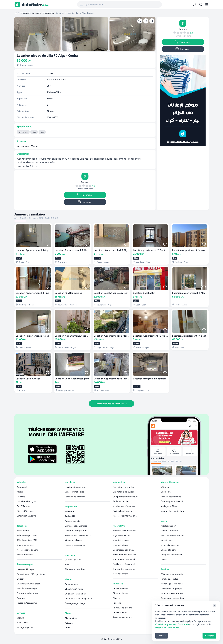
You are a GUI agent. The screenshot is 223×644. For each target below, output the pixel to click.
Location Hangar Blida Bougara (149, 378)
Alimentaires (71, 618)
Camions (21, 496)
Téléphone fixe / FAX (27, 540)
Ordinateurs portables (123, 487)
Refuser (161, 635)
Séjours (20, 617)
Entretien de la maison (27, 593)
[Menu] (207, 4)
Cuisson (20, 579)
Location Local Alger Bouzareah (111, 292)
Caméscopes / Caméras (76, 526)
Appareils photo (72, 521)
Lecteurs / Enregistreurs (76, 530)
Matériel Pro (119, 526)
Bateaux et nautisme (26, 516)
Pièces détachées (25, 511)
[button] (194, 4)
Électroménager (25, 564)
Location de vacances (75, 496)
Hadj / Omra (22, 622)
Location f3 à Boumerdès (68, 292)
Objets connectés (25, 545)
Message (87, 202)
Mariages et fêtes (169, 506)
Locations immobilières (43, 13)
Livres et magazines (170, 545)
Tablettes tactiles (121, 501)
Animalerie (118, 583)
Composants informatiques (125, 496)
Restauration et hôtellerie (125, 554)
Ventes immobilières (74, 492)
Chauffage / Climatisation (29, 583)
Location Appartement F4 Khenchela (75, 250)
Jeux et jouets (167, 540)
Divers (68, 613)
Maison (68, 579)
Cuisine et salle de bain (75, 593)
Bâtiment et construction (124, 530)
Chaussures (166, 492)
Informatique (119, 482)
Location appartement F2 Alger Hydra (193, 292)
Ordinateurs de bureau (123, 492)
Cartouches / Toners (122, 511)
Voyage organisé (25, 627)
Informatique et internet (172, 593)
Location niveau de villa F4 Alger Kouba (115, 250)
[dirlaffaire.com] (35, 4)
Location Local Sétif (144, 292)
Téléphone (87, 195)
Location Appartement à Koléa (32, 335)
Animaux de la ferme (122, 607)
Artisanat (69, 623)
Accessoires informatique (125, 516)
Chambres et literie (74, 589)
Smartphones (23, 530)
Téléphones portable (27, 535)
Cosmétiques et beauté (172, 501)
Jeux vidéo (70, 555)
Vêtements (166, 487)
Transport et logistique (171, 588)
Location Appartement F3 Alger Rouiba (115, 378)
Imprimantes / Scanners (124, 506)
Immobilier (25, 13)
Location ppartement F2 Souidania (152, 250)
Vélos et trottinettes (170, 530)
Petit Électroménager (27, 588)
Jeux (67, 564)
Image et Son (71, 506)
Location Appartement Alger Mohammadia (78, 335)
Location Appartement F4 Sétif (189, 335)
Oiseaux (116, 598)
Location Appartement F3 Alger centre (115, 335)
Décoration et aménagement (78, 598)
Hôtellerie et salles (169, 579)
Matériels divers (120, 573)
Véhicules (21, 482)
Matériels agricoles (121, 540)
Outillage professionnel (124, 564)
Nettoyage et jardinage (172, 583)
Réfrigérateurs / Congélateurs (31, 574)
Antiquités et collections (172, 554)
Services (165, 569)
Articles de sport (168, 526)
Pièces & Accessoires (27, 603)
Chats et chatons (120, 593)
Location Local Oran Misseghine (72, 378)
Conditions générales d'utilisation (172, 624)
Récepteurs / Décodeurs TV (78, 535)
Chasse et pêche (168, 550)
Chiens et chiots (120, 588)
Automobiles (23, 487)
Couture (21, 598)
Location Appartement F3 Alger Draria (36, 250)
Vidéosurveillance (73, 540)
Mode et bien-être (170, 482)
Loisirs (164, 521)
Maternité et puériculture (172, 511)
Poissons (117, 603)
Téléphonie (22, 526)
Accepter (209, 635)
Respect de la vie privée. (167, 627)
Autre (67, 627)
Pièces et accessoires (75, 545)
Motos (20, 492)
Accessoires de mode (171, 496)
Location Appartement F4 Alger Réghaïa (194, 250)
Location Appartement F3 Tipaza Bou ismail (39, 292)
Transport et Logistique (124, 569)
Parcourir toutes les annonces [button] (110, 403)
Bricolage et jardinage (75, 603)
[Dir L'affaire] (17, 4)
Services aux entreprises (172, 598)
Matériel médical (120, 545)
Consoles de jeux (73, 559)
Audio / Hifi (70, 516)
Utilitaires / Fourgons (26, 501)
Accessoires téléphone (27, 550)
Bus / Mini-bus (23, 506)
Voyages (21, 613)
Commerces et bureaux (124, 550)
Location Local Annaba (28, 378)
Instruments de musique (172, 535)
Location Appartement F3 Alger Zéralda (155, 335)
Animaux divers (120, 612)
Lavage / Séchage (25, 569)
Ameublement (72, 584)
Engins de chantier (121, 535)
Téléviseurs (70, 511)
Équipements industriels (124, 559)
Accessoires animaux (122, 617)
